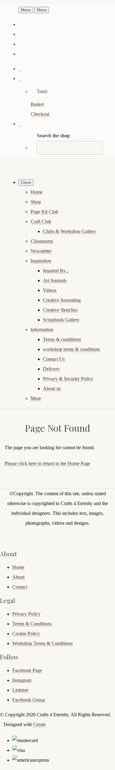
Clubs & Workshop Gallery (69, 231)
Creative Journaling (62, 300)
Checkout (40, 114)
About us (52, 388)
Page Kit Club (44, 211)
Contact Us (54, 359)
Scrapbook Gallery (61, 319)
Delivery (51, 368)
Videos (49, 290)
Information (42, 329)
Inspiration (41, 260)
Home (37, 192)
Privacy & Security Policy (68, 378)
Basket (37, 104)
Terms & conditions (62, 339)
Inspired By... (56, 270)
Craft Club (41, 221)
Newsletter (41, 251)
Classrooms (42, 241)
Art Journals (55, 280)
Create (39, 724)
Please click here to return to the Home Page (47, 463)
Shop (36, 201)
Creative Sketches (60, 310)
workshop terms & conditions (71, 349)
